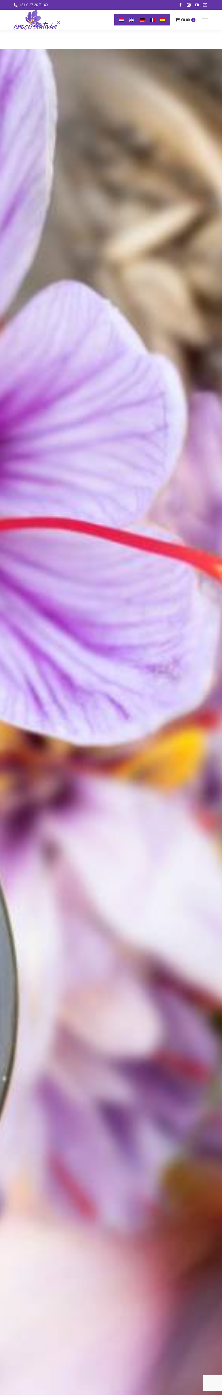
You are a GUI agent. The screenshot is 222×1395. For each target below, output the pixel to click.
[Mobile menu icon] (204, 20)
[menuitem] (121, 20)
